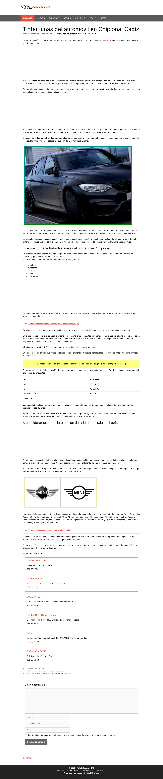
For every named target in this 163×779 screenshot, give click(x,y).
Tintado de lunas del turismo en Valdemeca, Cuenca (44, 671)
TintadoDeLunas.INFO (85, 768)
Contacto (95, 773)
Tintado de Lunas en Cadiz (41, 34)
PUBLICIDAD (26, 758)
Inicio (25, 34)
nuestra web (107, 40)
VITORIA (93, 18)
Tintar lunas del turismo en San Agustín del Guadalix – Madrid (47, 673)
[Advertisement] (81, 63)
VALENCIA (41, 18)
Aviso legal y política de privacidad (77, 773)
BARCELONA (54, 18)
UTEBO (103, 18)
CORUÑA (67, 18)
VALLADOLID (80, 18)
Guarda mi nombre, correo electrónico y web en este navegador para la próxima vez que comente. (71, 735)
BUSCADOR (27, 18)
